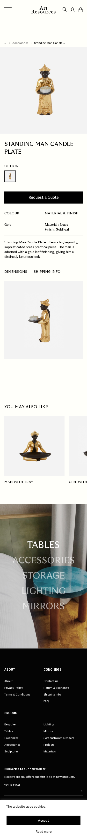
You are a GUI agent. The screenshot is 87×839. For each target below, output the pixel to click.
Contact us (51, 681)
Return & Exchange (56, 688)
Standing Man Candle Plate (48, 43)
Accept (43, 820)
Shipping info (47, 271)
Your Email (12, 785)
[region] (43, 819)
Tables (8, 731)
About (8, 681)
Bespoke (10, 724)
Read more (44, 831)
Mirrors (43, 606)
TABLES (43, 545)
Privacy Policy (13, 688)
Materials (50, 751)
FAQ (46, 701)
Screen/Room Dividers (59, 738)
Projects (49, 745)
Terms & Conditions (17, 694)
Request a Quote (44, 197)
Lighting (44, 591)
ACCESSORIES (43, 560)
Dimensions (15, 271)
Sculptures (11, 751)
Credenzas (11, 738)
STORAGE (43, 576)
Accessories (20, 43)
